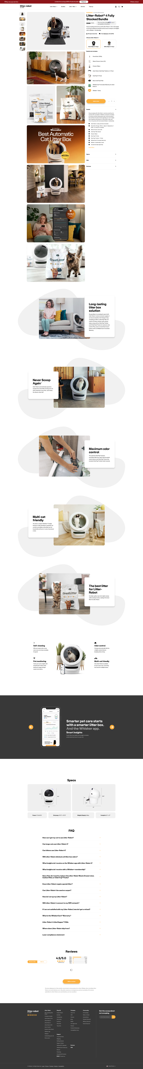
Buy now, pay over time (12, 2)
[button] (118, 6)
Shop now (83, 1)
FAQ (87, 160)
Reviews (88, 166)
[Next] (112, 727)
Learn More (91, 147)
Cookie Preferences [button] (75, 1028)
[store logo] (26, 6)
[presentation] (69, 1034)
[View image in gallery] (56, 31)
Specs (88, 154)
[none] (71, 7)
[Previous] (31, 727)
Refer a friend (135, 2)
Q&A (42, 961)
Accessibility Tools (75, 1030)
